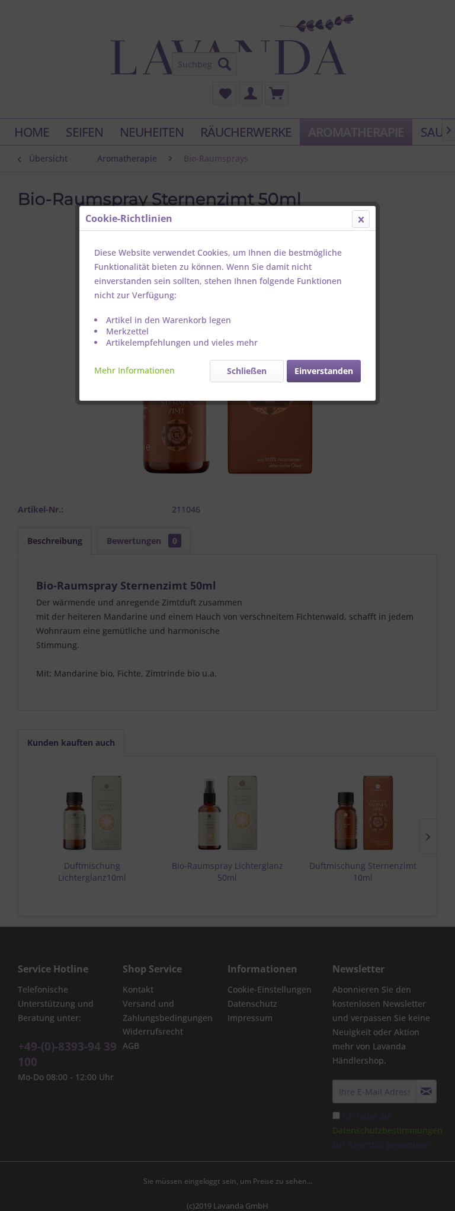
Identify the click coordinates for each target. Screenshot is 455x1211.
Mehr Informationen (134, 370)
